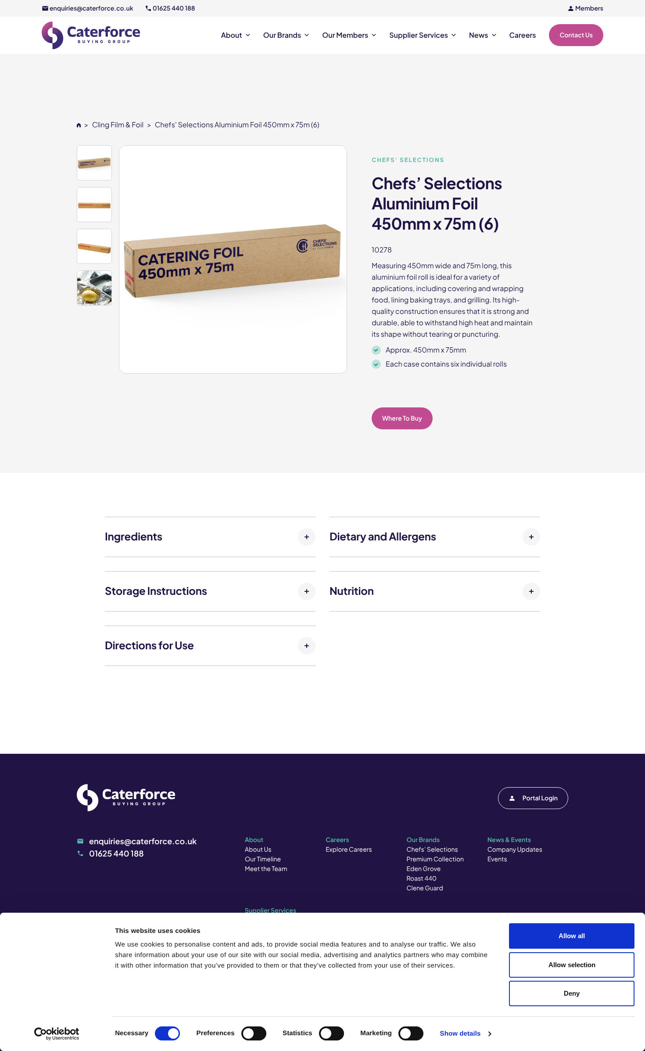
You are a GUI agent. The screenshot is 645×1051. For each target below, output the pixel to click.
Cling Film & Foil (117, 124)
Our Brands (282, 35)
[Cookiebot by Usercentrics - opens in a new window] (56, 1033)
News (478, 35)
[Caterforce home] (91, 35)
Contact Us (576, 35)
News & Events (509, 840)
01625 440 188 (174, 8)
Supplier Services (418, 35)
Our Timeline (263, 859)
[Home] (79, 124)
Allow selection (571, 964)
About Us (258, 849)
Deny (572, 993)
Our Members (345, 35)
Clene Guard (425, 888)
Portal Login (540, 798)
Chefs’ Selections (432, 849)
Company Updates (514, 849)
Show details (460, 1033)
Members (589, 8)
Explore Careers (349, 849)
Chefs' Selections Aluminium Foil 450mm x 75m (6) (237, 124)
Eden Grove (424, 869)
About (231, 35)
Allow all (572, 935)
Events (497, 859)
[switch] (253, 1033)
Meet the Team (266, 869)
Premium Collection (435, 859)
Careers (522, 35)
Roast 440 (422, 878)
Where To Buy (402, 418)
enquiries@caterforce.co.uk (91, 8)
